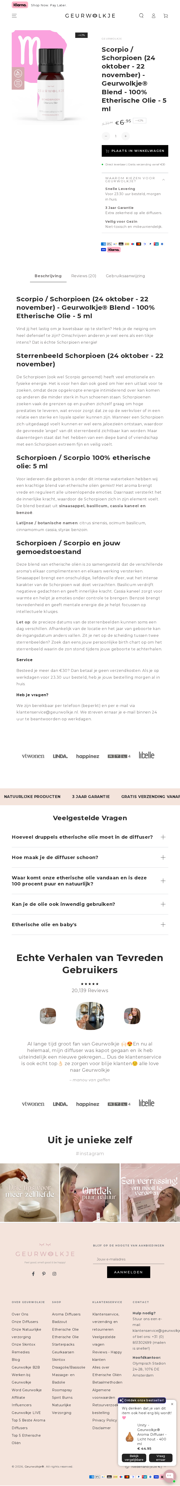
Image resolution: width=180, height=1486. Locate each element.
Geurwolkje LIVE (26, 1413)
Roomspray (62, 1390)
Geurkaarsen (63, 1352)
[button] (141, 16)
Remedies (21, 1352)
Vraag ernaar (160, 1457)
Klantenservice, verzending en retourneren (105, 1322)
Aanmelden (128, 1272)
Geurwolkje (112, 38)
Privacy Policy (104, 1420)
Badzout (59, 1322)
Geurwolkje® (34, 1466)
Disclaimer (101, 1428)
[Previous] (16, 1016)
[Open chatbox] (169, 1476)
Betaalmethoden (107, 1382)
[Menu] (14, 16)
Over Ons (20, 1314)
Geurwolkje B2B (26, 1367)
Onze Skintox (23, 1344)
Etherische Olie (65, 1329)
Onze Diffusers (25, 1322)
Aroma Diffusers (66, 1314)
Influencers (22, 1405)
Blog (16, 1360)
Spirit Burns (62, 1397)
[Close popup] (172, 1404)
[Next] (163, 1016)
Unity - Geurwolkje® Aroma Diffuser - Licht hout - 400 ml (152, 1434)
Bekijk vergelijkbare (134, 1457)
